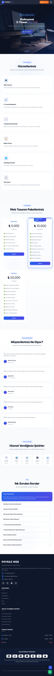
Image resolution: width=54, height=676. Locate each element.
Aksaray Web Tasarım (7, 613)
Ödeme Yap (45, 2)
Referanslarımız (5, 598)
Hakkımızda (4, 593)
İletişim (3, 603)
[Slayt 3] (29, 51)
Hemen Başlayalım (27, 35)
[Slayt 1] (24, 51)
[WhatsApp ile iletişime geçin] (50, 672)
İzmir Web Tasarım (6, 624)
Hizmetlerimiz (5, 595)
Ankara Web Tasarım (6, 619)
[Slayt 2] (27, 51)
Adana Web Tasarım (6, 616)
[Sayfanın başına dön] (50, 667)
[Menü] (51, 2)
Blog (3, 601)
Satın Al (14, 254)
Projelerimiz (28, 31)
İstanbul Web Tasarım (7, 621)
